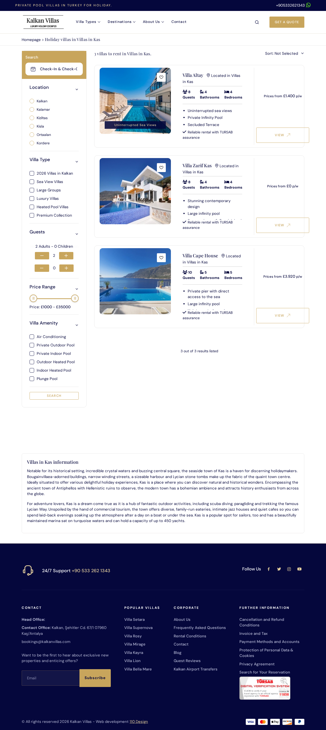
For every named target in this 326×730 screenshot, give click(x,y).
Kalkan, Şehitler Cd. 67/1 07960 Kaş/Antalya (64, 630)
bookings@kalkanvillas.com (46, 641)
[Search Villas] (257, 22)
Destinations (120, 21)
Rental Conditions (190, 636)
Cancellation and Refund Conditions (261, 622)
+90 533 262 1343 (91, 571)
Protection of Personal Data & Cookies (266, 653)
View (279, 135)
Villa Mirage (134, 644)
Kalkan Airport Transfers (196, 669)
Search (54, 396)
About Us (151, 21)
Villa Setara (134, 619)
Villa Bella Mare (138, 669)
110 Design (139, 721)
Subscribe (95, 677)
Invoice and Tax (253, 633)
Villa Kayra (133, 652)
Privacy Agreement (257, 664)
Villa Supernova (138, 627)
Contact (179, 21)
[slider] (33, 298)
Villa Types (86, 21)
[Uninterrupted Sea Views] (135, 100)
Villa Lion (132, 660)
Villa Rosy (133, 636)
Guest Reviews (187, 660)
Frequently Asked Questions (200, 627)
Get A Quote (287, 22)
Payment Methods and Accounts (269, 641)
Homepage (31, 39)
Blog (178, 652)
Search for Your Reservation (264, 672)
